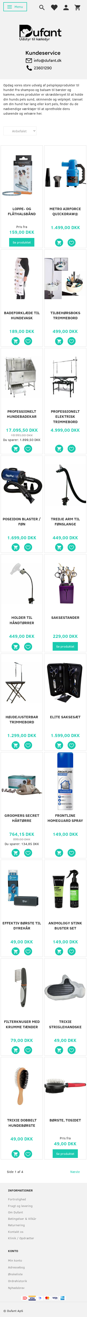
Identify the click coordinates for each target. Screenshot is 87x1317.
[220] (16, 1050)
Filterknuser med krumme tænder (22, 1024)
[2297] (16, 547)
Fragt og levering (20, 1206)
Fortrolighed (17, 1199)
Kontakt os (15, 1232)
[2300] (59, 341)
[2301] (16, 341)
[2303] (59, 243)
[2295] (16, 647)
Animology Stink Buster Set (65, 925)
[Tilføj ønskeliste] (72, 243)
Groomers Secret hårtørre (21, 818)
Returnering (16, 1225)
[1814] (16, 853)
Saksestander (65, 617)
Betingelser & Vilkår (22, 1218)
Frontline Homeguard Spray (65, 818)
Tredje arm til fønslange (65, 521)
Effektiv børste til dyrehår (21, 925)
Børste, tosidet (65, 1120)
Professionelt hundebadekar (22, 414)
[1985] (59, 745)
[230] (16, 1154)
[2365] (59, 951)
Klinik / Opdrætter (21, 1238)
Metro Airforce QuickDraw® (65, 211)
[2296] (59, 547)
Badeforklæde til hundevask (22, 315)
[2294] (16, 745)
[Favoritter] (54, 7)
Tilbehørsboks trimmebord (65, 315)
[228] (59, 1050)
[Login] (66, 7)
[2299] (16, 449)
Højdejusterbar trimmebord (22, 719)
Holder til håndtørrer (22, 620)
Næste (75, 1171)
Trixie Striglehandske (65, 1024)
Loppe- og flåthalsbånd (22, 211)
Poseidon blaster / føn (22, 521)
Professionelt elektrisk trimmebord (65, 416)
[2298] (59, 449)
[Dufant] (40, 32)
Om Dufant (15, 1212)
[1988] (59, 853)
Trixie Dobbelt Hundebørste (22, 1122)
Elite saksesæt (65, 716)
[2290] (16, 951)
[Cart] (77, 7)
